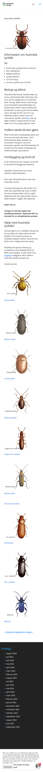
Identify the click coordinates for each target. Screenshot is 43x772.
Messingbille (9, 300)
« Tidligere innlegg (12, 632)
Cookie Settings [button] (9, 767)
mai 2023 (10, 688)
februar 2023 (11, 699)
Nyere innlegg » (26, 632)
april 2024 (10, 667)
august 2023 (11, 678)
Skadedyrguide (10, 264)
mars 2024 (10, 671)
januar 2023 (11, 702)
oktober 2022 (12, 713)
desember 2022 (12, 706)
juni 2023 (10, 685)
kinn (28, 118)
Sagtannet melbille (12, 454)
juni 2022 (10, 723)
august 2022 (11, 720)
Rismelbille (8, 543)
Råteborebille (9, 339)
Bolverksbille (9, 493)
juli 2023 (9, 681)
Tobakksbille (9, 378)
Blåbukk (7, 621)
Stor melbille (9, 582)
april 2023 (10, 692)
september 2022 (13, 716)
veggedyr (8, 255)
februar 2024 (11, 674)
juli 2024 (9, 657)
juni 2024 (10, 660)
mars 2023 (10, 695)
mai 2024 (10, 664)
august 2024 (11, 653)
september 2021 (13, 727)
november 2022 (12, 709)
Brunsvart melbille (12, 504)
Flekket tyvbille (10, 418)
